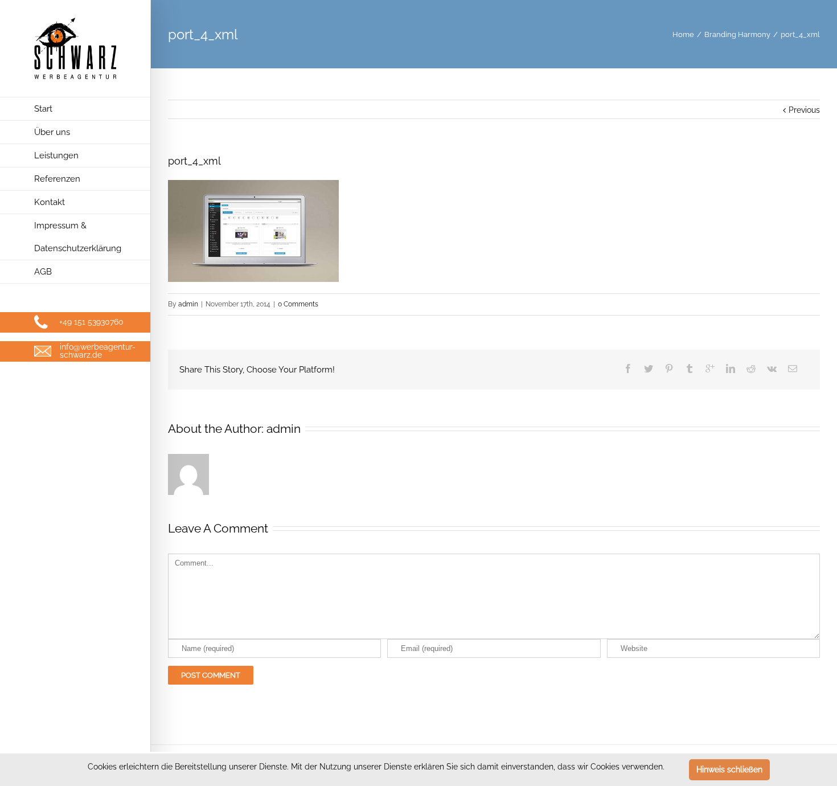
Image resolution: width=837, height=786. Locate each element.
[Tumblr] (689, 368)
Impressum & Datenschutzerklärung (77, 236)
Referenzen (57, 179)
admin (188, 304)
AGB (43, 272)
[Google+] (710, 368)
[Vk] (772, 368)
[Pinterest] (669, 368)
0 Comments (298, 304)
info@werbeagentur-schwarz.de (98, 351)
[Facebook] (628, 368)
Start (43, 109)
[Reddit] (751, 368)
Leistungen (56, 155)
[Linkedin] (730, 368)
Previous (804, 109)
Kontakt (49, 202)
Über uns (52, 132)
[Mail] (792, 368)
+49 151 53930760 (91, 322)
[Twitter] (648, 368)
